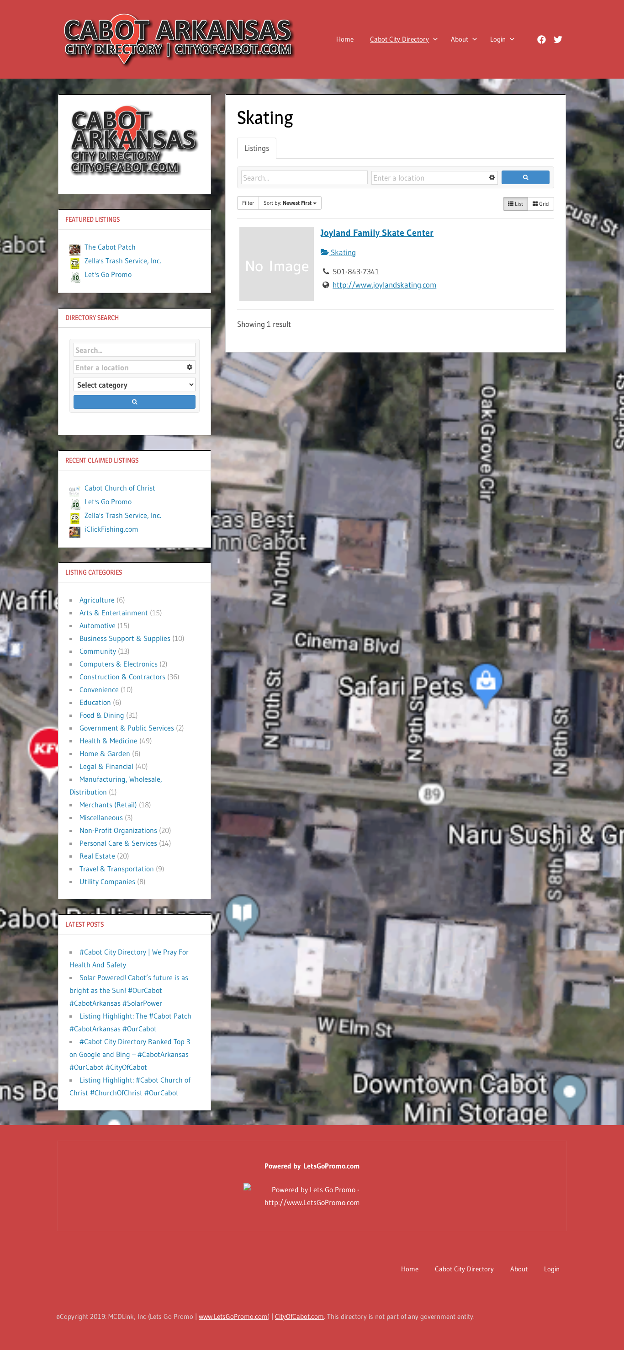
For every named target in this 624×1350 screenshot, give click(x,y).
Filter (248, 202)
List (518, 203)
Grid (543, 203)
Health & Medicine (108, 740)
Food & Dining (101, 715)
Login (498, 39)
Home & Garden (104, 753)
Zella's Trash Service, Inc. (123, 260)
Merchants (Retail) (108, 804)
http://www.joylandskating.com (384, 284)
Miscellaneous (101, 817)
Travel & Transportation (116, 868)
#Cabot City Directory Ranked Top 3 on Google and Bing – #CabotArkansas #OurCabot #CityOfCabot (129, 1054)
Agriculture (97, 599)
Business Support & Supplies (124, 638)
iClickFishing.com (111, 529)
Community (97, 651)
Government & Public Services (126, 727)
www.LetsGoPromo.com (233, 1316)
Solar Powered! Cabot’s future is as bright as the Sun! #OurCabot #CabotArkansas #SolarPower (128, 990)
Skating (342, 252)
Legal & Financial (106, 766)
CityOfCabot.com (299, 1316)
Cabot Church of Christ (120, 487)
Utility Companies (107, 881)
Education (95, 702)
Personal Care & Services (118, 843)
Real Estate (97, 855)
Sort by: (288, 202)
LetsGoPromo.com (331, 1165)
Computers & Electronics (118, 663)
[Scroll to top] (602, 1328)
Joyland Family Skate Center (377, 232)
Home (345, 39)
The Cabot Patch (110, 246)
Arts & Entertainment (113, 612)
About (459, 39)
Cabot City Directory (399, 39)
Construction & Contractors (122, 676)
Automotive (97, 625)
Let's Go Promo (108, 274)
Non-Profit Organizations (118, 830)
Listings (256, 148)
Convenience (99, 689)
